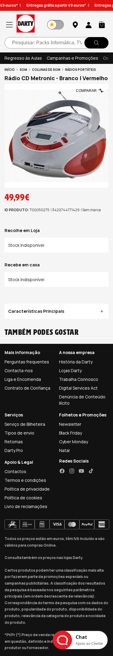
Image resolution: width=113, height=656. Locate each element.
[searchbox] (56, 43)
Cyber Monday (73, 441)
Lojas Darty (70, 370)
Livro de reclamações (26, 506)
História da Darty (76, 362)
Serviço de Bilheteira (25, 424)
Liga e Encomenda (23, 379)
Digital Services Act (78, 388)
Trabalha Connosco (78, 379)
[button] (101, 24)
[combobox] (56, 43)
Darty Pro (14, 450)
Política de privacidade (27, 489)
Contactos (15, 471)
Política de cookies (23, 498)
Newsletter (70, 424)
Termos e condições (25, 480)
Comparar (86, 91)
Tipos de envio (19, 433)
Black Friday (70, 433)
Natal (64, 450)
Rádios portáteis (80, 69)
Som (23, 69)
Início (10, 69)
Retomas (14, 441)
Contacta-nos (19, 370)
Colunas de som (46, 69)
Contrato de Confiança (27, 388)
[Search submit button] (96, 43)
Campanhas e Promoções (72, 58)
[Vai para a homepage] (26, 24)
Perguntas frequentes (27, 362)
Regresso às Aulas (23, 58)
